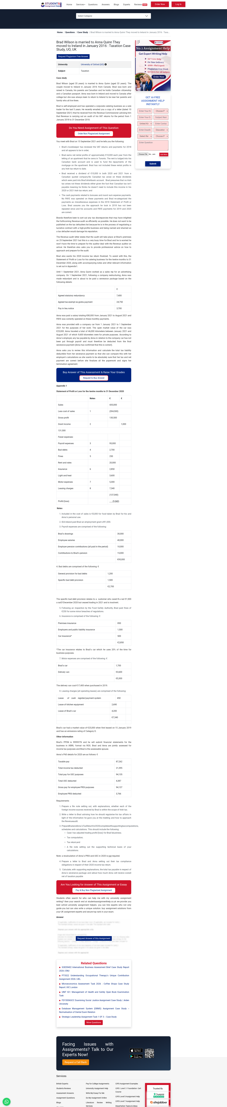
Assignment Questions (65, 1098)
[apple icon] (136, 1050)
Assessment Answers (65, 1093)
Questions (92, 4)
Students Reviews (63, 1088)
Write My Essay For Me (95, 1093)
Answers (106, 4)
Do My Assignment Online (96, 1098)
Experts (126, 4)
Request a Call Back (76, 1062)
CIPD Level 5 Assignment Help (127, 1097)
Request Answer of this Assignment (93, 938)
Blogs (116, 4)
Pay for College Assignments (97, 1084)
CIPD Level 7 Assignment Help (127, 1101)
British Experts (62, 1084)
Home (69, 4)
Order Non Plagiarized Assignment (94, 133)
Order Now (160, 4)
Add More (163, 155)
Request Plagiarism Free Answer (73, 56)
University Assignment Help (97, 1088)
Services (80, 4)
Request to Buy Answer (93, 378)
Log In (179, 4)
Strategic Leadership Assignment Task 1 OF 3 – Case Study (89, 1017)
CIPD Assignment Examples (126, 1084)
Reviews (140, 4)
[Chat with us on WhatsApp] (7, 1102)
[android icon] (136, 1057)
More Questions (93, 1022)
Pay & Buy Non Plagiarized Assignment (94, 890)
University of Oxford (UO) (92, 64)
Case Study (78, 32)
